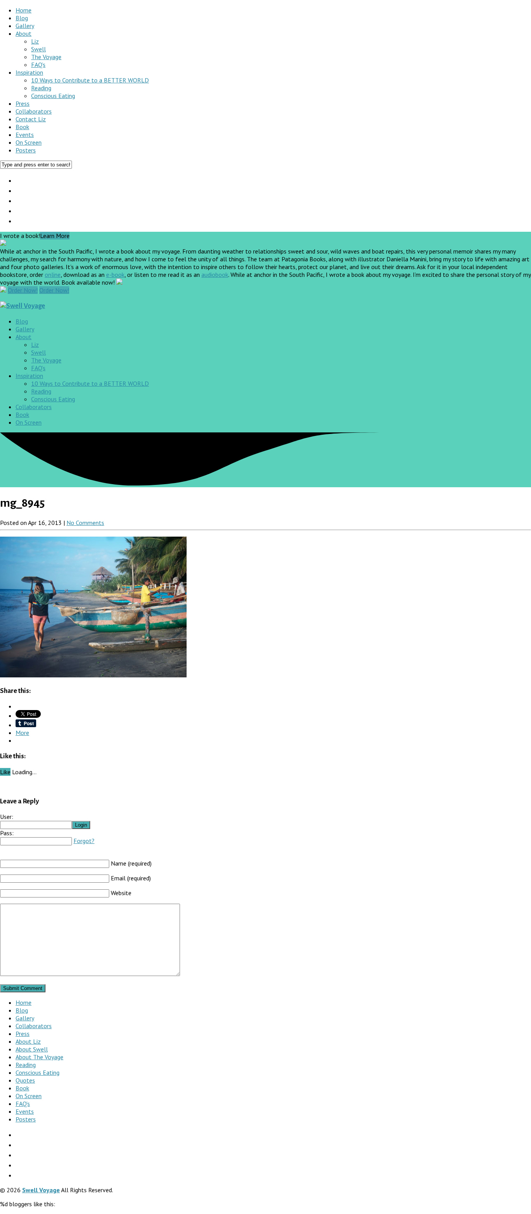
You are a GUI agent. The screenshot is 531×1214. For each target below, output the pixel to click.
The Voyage (46, 57)
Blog (22, 18)
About (23, 33)
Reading (41, 88)
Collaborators (34, 111)
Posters (26, 150)
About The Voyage (39, 1057)
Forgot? (83, 841)
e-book (115, 274)
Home (23, 10)
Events (25, 134)
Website (121, 893)
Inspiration (29, 72)
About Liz (28, 1041)
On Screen (29, 142)
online (53, 274)
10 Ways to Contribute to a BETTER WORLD (90, 80)
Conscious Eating (53, 96)
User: (6, 816)
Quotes (25, 1080)
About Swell (32, 1049)
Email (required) (131, 878)
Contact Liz (31, 119)
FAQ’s (38, 64)
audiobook (214, 274)
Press (23, 103)
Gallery (25, 26)
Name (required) (131, 863)
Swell (38, 49)
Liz (35, 41)
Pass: (7, 833)
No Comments (85, 523)
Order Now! (23, 290)
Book (22, 127)
